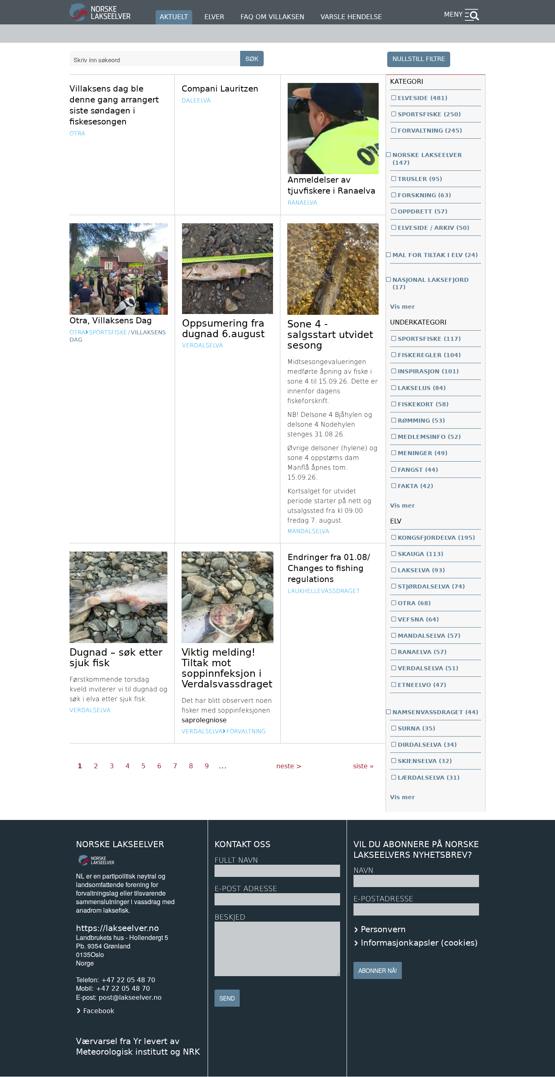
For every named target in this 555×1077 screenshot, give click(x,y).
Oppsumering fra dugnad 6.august (223, 329)
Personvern (383, 929)
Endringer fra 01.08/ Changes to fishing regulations (329, 568)
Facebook (98, 1011)
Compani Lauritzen (220, 89)
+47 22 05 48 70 (128, 980)
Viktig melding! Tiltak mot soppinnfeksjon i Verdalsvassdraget (227, 668)
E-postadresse (383, 898)
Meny (453, 14)
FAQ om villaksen (272, 17)
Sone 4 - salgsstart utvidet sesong (330, 334)
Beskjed (230, 917)
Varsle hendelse (351, 17)
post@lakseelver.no (130, 997)
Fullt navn (236, 860)
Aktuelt (174, 17)
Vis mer (402, 306)
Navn (363, 870)
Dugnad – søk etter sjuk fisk (116, 658)
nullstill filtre (418, 59)
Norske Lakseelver (120, 844)
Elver (214, 17)
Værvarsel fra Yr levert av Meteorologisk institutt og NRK (138, 1046)
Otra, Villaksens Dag (110, 320)
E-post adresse (246, 888)
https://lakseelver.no (117, 928)
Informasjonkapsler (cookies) (419, 943)
